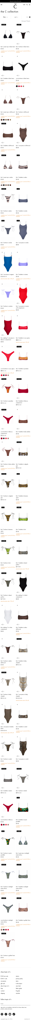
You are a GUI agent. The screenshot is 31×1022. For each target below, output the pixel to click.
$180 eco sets (4, 976)
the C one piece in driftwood (23, 145)
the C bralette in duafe (6, 790)
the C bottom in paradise (7, 401)
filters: (4, 17)
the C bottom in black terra (22, 46)
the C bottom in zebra (6, 211)
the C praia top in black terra (8, 46)
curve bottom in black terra (22, 78)
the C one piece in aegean (7, 274)
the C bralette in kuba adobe (23, 431)
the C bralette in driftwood (7, 145)
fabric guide (19, 988)
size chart (18, 986)
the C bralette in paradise (22, 368)
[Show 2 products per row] (29, 17)
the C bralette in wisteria (22, 274)
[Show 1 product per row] (27, 17)
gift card (3, 983)
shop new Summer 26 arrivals (15, 1)
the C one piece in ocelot (22, 759)
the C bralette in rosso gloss (23, 338)
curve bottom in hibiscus (7, 819)
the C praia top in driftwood (8, 112)
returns (17, 976)
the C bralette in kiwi (21, 529)
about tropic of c (5, 986)
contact (2, 990)
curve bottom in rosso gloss (7, 368)
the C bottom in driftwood (22, 112)
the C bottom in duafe (21, 790)
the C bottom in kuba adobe (8, 464)
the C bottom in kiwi (6, 563)
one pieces (3, 981)
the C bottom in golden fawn (8, 955)
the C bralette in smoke (21, 211)
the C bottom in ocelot (6, 759)
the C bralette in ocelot (21, 726)
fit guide (18, 990)
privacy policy (19, 978)
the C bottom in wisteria (6, 306)
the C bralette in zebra (21, 177)
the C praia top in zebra (7, 177)
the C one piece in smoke (22, 242)
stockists (18, 993)
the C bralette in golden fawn (23, 920)
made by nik (27, 1019)
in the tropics (19, 983)
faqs (2, 988)
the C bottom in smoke (6, 242)
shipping (3, 993)
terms (17, 981)
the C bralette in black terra (7, 78)
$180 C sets (4, 978)
